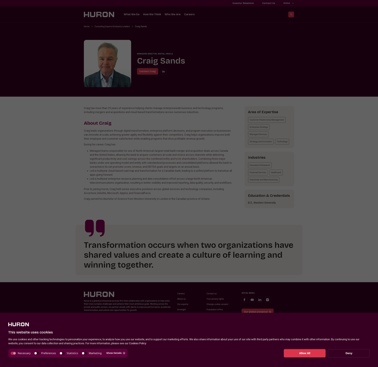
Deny (349, 353)
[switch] (21, 353)
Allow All (304, 353)
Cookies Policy (137, 343)
